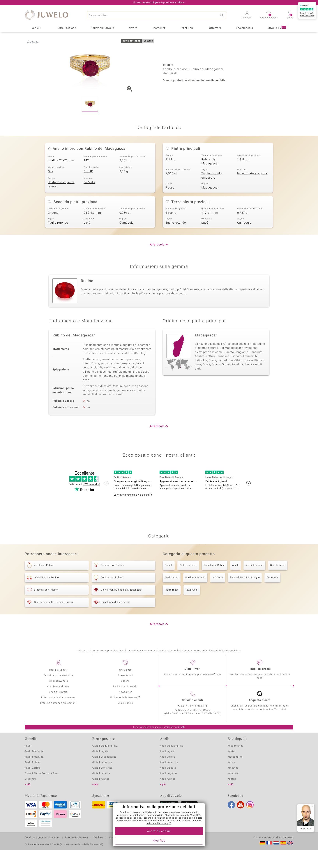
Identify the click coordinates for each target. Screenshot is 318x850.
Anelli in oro (172, 577)
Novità (133, 28)
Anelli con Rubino (195, 577)
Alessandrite (235, 757)
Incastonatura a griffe (252, 173)
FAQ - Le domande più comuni (58, 703)
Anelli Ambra (167, 757)
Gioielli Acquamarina (104, 746)
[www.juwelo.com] (290, 842)
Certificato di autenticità (58, 675)
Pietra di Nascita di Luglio (245, 577)
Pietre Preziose (66, 28)
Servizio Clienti (58, 670)
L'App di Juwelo (58, 692)
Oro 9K (88, 171)
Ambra (232, 762)
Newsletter (125, 692)
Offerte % (215, 28)
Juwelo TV (277, 28)
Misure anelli (125, 703)
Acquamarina (235, 746)
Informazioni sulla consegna (58, 697)
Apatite (232, 779)
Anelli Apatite (168, 768)
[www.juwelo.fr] (269, 842)
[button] (247, 15)
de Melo (89, 182)
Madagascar (210, 187)
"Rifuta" (158, 818)
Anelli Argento (168, 773)
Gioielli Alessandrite (104, 757)
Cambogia (126, 222)
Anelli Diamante (34, 751)
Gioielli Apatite (101, 773)
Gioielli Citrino (100, 779)
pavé (87, 222)
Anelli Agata (167, 751)
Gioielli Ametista (102, 762)
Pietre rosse (172, 590)
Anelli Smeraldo (34, 757)
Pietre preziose (188, 565)
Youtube (240, 804)
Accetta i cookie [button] (159, 831)
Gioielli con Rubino (214, 565)
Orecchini (30, 779)
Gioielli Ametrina (102, 768)
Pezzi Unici (187, 28)
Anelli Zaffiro (32, 768)
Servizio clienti (192, 700)
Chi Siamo (125, 670)
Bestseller (158, 28)
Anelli (235, 565)
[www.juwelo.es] (283, 842)
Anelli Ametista (169, 762)
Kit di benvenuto (58, 681)
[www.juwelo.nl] (276, 842)
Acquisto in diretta (58, 686)
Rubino (170, 159)
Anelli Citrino (167, 779)
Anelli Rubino (32, 762)
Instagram (250, 804)
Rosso (170, 187)
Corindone (272, 577)
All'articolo (157, 245)
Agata (231, 751)
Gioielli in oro (277, 565)
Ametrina (233, 768)
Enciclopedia (244, 28)
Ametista (233, 773)
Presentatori (125, 675)
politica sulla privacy (157, 823)
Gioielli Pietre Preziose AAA (41, 773)
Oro (50, 171)
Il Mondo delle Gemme (123, 697)
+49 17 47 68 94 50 (192, 706)
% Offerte (217, 577)
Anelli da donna (254, 565)
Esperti (125, 681)
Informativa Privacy (76, 837)
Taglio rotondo (58, 222)
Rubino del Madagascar (210, 161)
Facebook (231, 804)
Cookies (98, 837)
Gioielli (36, 28)
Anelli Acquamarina (171, 746)
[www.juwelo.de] (262, 842)
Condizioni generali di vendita (42, 837)
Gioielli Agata (100, 751)
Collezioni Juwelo (102, 28)
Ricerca (222, 15)
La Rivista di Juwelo (125, 686)
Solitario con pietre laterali (61, 184)
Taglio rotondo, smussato (211, 175)
